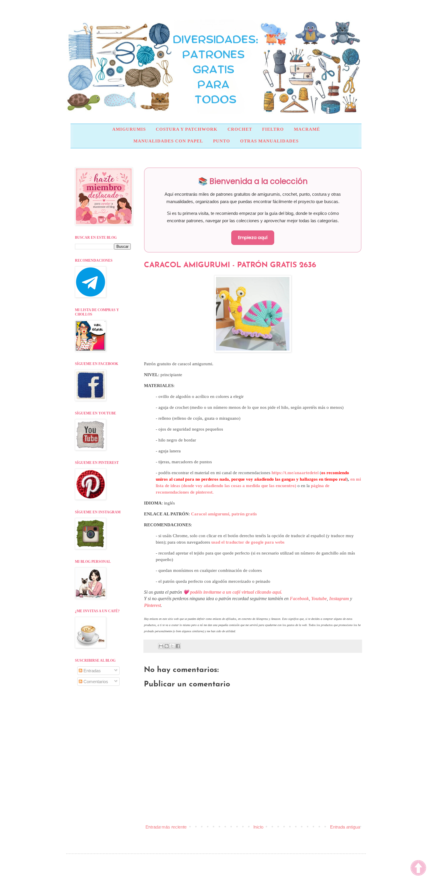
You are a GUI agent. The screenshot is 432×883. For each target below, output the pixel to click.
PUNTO (221, 141)
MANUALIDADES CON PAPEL (168, 141)
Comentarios (95, 681)
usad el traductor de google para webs (247, 542)
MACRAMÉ (307, 129)
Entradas (91, 670)
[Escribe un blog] (167, 646)
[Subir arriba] (418, 868)
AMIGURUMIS (129, 129)
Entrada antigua (345, 826)
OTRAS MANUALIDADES (269, 141)
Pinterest (152, 605)
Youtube (319, 598)
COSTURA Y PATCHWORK (186, 129)
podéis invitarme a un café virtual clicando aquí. (236, 592)
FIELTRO (273, 129)
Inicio (258, 826)
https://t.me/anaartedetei (295, 472)
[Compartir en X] (172, 646)
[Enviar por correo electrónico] (161, 646)
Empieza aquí (252, 237)
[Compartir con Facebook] (178, 646)
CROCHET (239, 129)
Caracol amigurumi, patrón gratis (224, 514)
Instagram (339, 598)
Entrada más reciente (166, 826)
